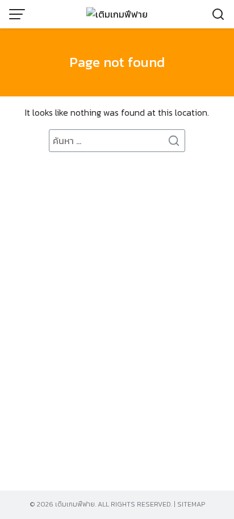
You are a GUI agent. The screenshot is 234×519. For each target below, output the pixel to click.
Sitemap (191, 504)
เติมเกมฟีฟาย (75, 504)
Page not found (117, 62)
